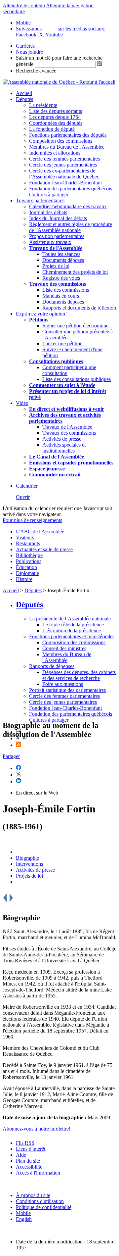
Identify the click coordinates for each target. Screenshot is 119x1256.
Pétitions (38, 319)
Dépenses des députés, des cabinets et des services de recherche (79, 675)
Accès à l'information (38, 1173)
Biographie (27, 858)
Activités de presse (61, 439)
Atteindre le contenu (24, 5)
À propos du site (33, 1195)
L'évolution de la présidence (71, 630)
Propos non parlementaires (56, 236)
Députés (24, 99)
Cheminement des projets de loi (75, 272)
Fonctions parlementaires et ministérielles (71, 636)
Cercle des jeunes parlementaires (63, 165)
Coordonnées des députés (55, 123)
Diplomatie (27, 573)
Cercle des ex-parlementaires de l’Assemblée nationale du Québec (64, 173)
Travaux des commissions (57, 284)
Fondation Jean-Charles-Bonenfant (65, 182)
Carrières (25, 46)
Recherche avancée (36, 70)
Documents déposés (63, 260)
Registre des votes (61, 278)
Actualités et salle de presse (44, 549)
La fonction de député (52, 129)
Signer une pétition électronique (75, 325)
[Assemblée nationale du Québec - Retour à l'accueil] (59, 82)
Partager (11, 756)
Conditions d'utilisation (40, 1201)
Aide (21, 1155)
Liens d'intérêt (30, 1149)
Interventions (29, 864)
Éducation (26, 567)
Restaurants (28, 543)
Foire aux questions (62, 684)
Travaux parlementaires (40, 200)
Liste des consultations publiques (76, 379)
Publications (28, 561)
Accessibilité (29, 1167)
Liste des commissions (65, 290)
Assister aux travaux (50, 242)
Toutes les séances (61, 254)
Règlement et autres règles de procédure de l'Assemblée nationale (70, 227)
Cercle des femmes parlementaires (64, 159)
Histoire (24, 579)
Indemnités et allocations (54, 153)
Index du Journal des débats (58, 218)
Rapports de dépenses (51, 666)
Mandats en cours (60, 296)
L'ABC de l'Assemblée (40, 531)
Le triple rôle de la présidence (73, 624)
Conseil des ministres (64, 648)
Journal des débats (48, 212)
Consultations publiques (56, 361)
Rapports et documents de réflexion (79, 308)
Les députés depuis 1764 (55, 117)
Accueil (24, 93)
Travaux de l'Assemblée (55, 248)
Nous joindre (29, 52)
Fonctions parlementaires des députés (67, 135)
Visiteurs (25, 537)
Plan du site (28, 1161)
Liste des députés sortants (55, 111)
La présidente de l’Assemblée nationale (70, 618)
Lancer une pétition (62, 343)
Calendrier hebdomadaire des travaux (68, 206)
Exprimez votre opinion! (41, 313)
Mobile (23, 1213)
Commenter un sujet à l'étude (62, 385)
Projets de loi (55, 266)
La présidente (43, 105)
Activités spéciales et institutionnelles (64, 448)
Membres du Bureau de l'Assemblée (66, 147)
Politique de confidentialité (43, 1207)
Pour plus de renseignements (32, 520)
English (24, 1219)
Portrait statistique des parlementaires (67, 690)
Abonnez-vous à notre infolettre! (36, 1129)
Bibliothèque (29, 555)
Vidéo (22, 403)
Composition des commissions (60, 141)
